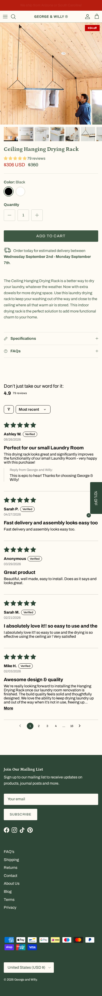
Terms (9, 900)
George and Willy (25, 979)
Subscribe (20, 814)
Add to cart (50, 236)
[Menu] (5, 16)
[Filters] (9, 409)
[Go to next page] (81, 726)
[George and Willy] (51, 16)
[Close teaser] (88, 515)
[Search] (15, 16)
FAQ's (9, 852)
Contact (10, 876)
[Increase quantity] (37, 215)
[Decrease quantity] (9, 215)
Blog (8, 891)
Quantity (11, 205)
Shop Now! (83, 5)
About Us (11, 883)
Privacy (10, 907)
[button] (15, 158)
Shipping (11, 860)
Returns (10, 868)
